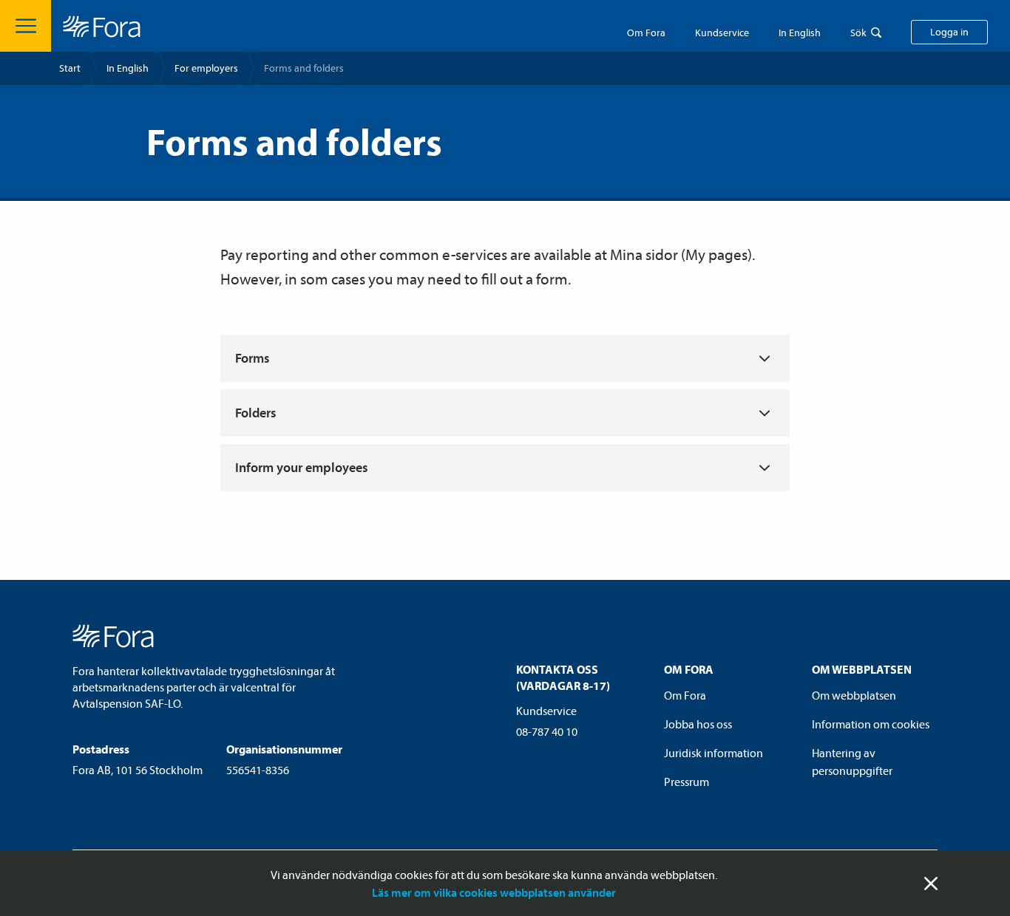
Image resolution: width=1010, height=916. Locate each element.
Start (70, 68)
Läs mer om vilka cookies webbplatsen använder (494, 892)
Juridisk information (713, 752)
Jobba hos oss (698, 724)
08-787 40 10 (546, 731)
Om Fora (646, 32)
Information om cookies (870, 724)
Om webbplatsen (854, 695)
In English (127, 68)
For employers (206, 68)
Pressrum (686, 781)
